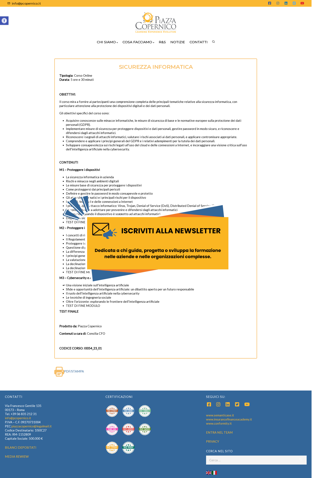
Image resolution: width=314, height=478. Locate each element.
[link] (146, 239)
